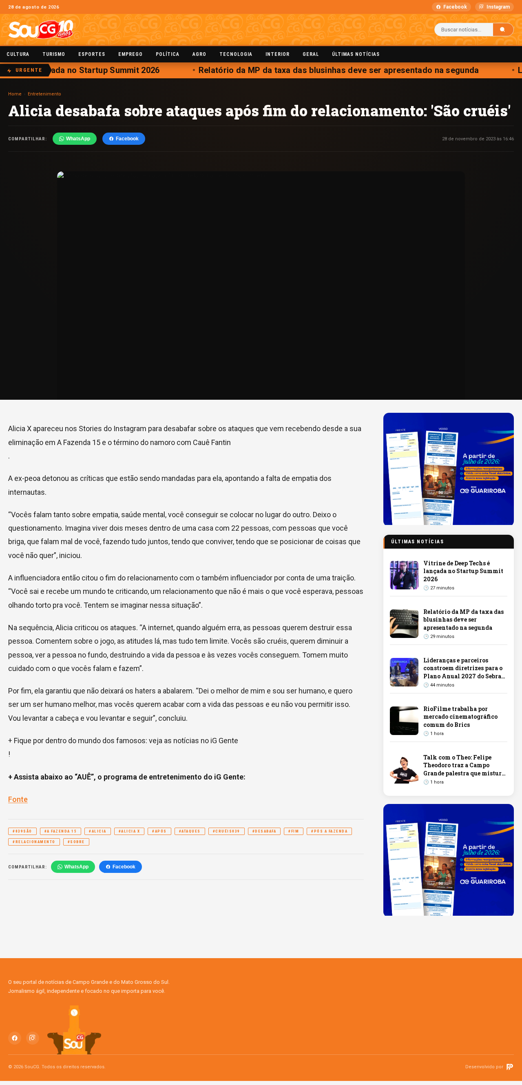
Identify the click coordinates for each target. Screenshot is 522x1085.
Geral (311, 54)
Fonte (18, 799)
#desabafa (264, 831)
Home (15, 94)
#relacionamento (34, 842)
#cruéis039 (226, 831)
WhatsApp (78, 139)
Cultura (18, 54)
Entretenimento (44, 94)
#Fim (293, 831)
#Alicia (97, 831)
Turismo (53, 54)
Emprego (130, 54)
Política (167, 54)
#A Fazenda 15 (60, 831)
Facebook (455, 7)
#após (159, 831)
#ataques (190, 831)
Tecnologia (235, 54)
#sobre (76, 842)
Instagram (498, 7)
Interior (277, 54)
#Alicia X (129, 831)
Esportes (91, 54)
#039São (22, 831)
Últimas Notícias (356, 54)
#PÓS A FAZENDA (329, 831)
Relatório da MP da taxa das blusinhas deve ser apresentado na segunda (332, 70)
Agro (199, 54)
